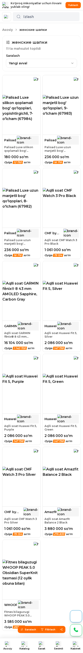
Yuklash (73, 5)
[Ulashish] (61, 629)
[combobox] (41, 63)
